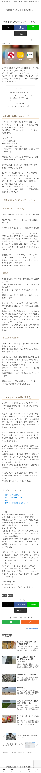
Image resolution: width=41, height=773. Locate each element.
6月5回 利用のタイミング (19, 92)
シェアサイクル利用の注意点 (19, 106)
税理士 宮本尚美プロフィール (17, 503)
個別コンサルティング (13, 498)
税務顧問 (8, 500)
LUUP (14, 101)
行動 (5, 595)
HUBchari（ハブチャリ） (20, 98)
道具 (11, 595)
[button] (20, 33)
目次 (17, 88)
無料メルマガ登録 (12, 495)
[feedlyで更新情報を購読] (11, 622)
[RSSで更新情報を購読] (30, 622)
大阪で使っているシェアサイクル (21, 95)
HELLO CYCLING (18, 103)
